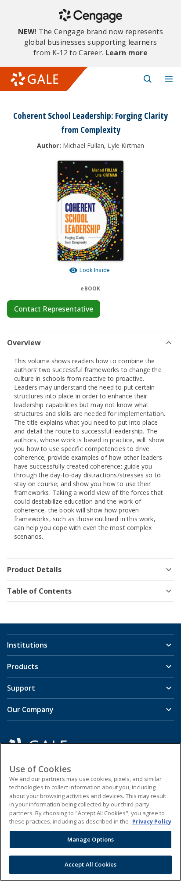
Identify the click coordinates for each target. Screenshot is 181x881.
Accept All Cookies (90, 864)
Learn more (126, 52)
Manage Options (90, 839)
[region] (90, 812)
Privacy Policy (151, 821)
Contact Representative (53, 309)
